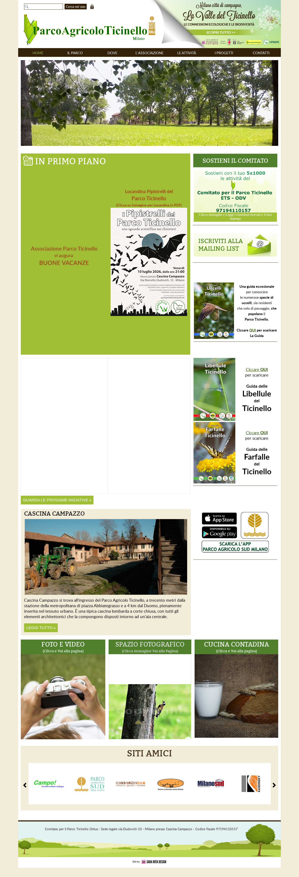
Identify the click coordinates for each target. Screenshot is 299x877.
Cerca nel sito (75, 6)
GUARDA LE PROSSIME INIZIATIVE (57, 500)
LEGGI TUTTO (41, 628)
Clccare (257, 369)
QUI (252, 330)
